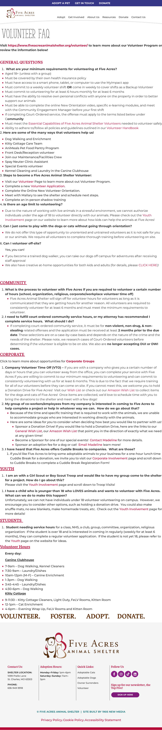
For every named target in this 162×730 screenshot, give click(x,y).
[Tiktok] (128, 674)
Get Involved (76, 17)
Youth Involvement (43, 484)
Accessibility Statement (103, 720)
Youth (15, 541)
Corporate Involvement (110, 458)
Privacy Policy (51, 720)
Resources (109, 17)
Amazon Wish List (63, 431)
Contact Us (138, 17)
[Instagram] (121, 674)
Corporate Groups (80, 361)
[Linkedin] (135, 674)
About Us (93, 17)
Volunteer (26, 181)
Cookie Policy (73, 720)
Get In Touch (84, 3)
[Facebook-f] (114, 674)
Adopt (61, 17)
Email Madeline (90, 444)
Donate (104, 3)
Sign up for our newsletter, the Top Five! (130, 686)
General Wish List (28, 431)
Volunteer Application (48, 186)
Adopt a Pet (61, 3)
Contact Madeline (103, 440)
